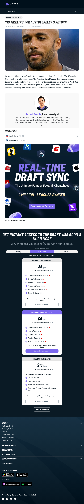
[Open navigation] (77, 4)
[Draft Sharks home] (11, 4)
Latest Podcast (7, 440)
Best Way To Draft (7, 429)
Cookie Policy (33, 495)
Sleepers (4, 432)
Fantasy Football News (13, 17)
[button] (49, 275)
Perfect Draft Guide (8, 426)
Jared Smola (11, 26)
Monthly (18, 252)
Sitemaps (15, 495)
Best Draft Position (8, 437)
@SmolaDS (20, 26)
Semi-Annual (42, 252)
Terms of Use (23, 495)
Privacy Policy (6, 495)
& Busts (11, 434)
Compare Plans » (42, 409)
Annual (66, 252)
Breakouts (5, 434)
